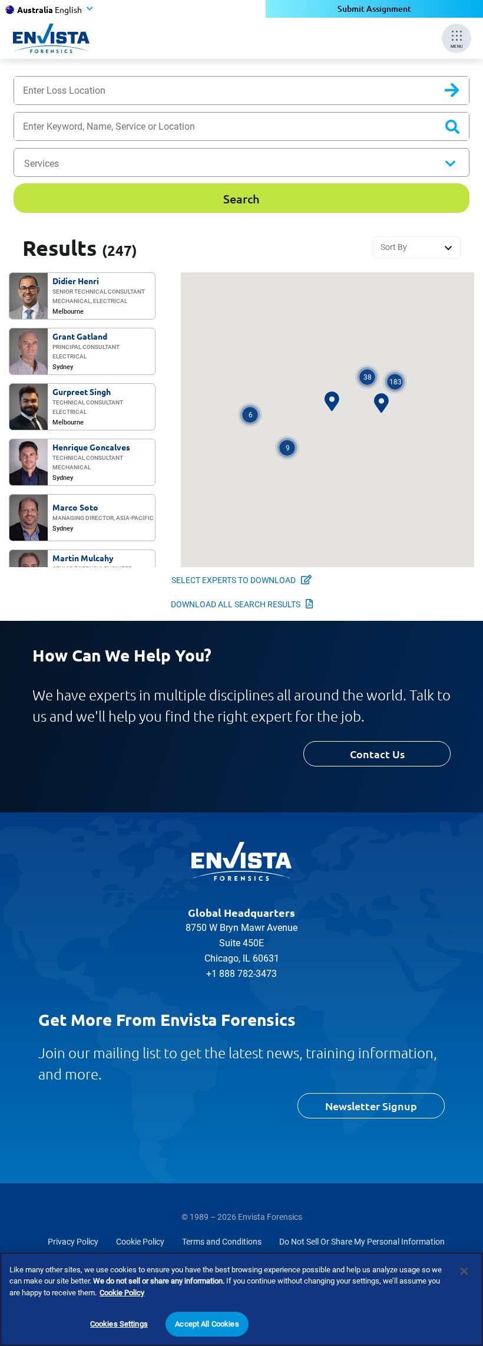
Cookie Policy (140, 1241)
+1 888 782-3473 (241, 973)
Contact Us (377, 754)
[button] (287, 448)
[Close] (464, 1271)
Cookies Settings (119, 1323)
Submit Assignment (374, 8)
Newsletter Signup (371, 1106)
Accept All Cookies (207, 1323)
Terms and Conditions (222, 1241)
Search (461, 92)
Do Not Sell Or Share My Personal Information (362, 1241)
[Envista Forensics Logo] (241, 861)
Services (41, 163)
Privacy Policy (73, 1241)
